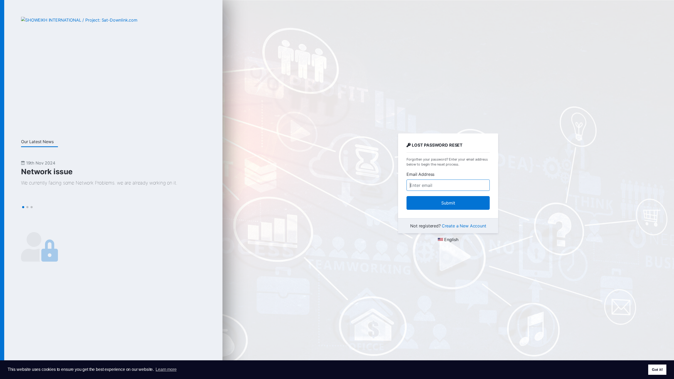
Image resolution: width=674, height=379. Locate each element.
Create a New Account (464, 225)
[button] (23, 207)
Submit (448, 203)
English (451, 239)
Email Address (420, 174)
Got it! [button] (657, 369)
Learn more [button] (166, 369)
